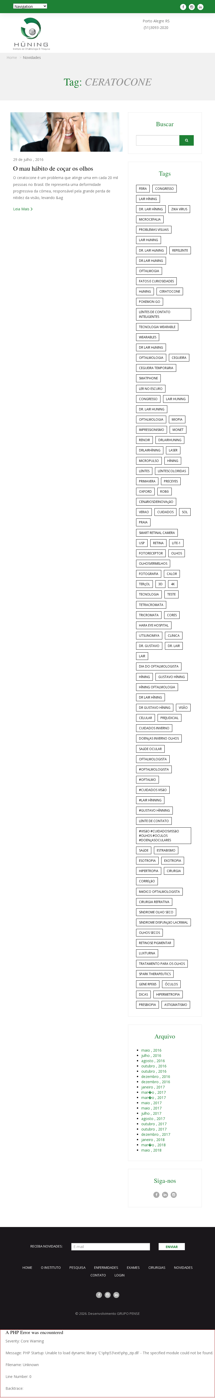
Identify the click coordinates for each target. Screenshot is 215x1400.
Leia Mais (21, 208)
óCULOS (171, 984)
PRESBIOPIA (147, 1004)
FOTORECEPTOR (151, 553)
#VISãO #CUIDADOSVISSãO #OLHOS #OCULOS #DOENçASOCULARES (159, 835)
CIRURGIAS (156, 1267)
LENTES (144, 471)
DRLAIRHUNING (169, 440)
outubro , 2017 (153, 1123)
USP (142, 543)
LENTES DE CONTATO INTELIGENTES (154, 314)
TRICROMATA (149, 615)
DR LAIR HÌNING (150, 697)
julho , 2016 (151, 1055)
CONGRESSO (164, 188)
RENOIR (144, 440)
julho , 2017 (151, 1113)
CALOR (172, 574)
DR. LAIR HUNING (151, 409)
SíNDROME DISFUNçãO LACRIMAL (163, 922)
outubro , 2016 (153, 1065)
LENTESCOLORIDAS (172, 471)
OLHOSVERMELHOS (153, 563)
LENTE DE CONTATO (154, 821)
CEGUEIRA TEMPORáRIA (156, 368)
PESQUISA (77, 1267)
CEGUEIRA (179, 357)
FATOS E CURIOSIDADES (156, 281)
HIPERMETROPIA (168, 994)
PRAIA (143, 522)
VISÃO (183, 707)
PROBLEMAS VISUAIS (154, 229)
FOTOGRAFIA (148, 574)
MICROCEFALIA (150, 219)
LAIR (142, 656)
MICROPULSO (149, 461)
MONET (178, 429)
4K (173, 584)
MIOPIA (177, 419)
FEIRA (143, 188)
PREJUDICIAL (169, 718)
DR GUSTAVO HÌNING (154, 707)
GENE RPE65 (148, 984)
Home (12, 57)
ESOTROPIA (147, 860)
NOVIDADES (183, 1267)
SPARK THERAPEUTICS (155, 974)
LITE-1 (176, 543)
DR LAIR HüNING (151, 347)
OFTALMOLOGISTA (153, 759)
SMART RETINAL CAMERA (157, 533)
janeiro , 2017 (153, 1087)
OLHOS (176, 553)
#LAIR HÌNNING (150, 800)
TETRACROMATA (151, 605)
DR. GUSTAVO (149, 646)
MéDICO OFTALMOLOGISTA (159, 891)
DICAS (143, 994)
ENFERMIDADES (106, 1267)
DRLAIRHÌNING (149, 450)
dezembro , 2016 (155, 1076)
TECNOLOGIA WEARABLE (157, 327)
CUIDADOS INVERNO (154, 728)
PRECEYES (171, 481)
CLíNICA (174, 635)
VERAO (144, 512)
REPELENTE (180, 250)
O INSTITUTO (51, 1267)
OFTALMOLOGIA (151, 357)
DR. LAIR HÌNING (151, 209)
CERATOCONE (169, 291)
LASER (173, 450)
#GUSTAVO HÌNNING (154, 810)
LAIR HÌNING (148, 199)
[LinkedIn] (201, 7)
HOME (27, 1267)
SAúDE (143, 850)
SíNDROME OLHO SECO (156, 912)
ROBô (164, 491)
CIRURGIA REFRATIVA (154, 902)
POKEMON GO (149, 301)
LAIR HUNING (176, 399)
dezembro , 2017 (155, 1134)
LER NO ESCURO (151, 388)
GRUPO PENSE (128, 1313)
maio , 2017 (151, 1102)
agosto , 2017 (153, 1118)
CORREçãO (147, 881)
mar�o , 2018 (153, 1144)
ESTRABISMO (166, 850)
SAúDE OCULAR (150, 749)
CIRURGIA (174, 871)
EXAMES (133, 1267)
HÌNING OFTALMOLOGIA (157, 687)
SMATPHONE (148, 378)
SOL (185, 512)
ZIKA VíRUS (179, 209)
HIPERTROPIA (148, 871)
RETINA (158, 543)
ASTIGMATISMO (175, 1004)
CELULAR (145, 718)
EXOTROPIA (172, 860)
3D (160, 584)
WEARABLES (147, 337)
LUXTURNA (147, 953)
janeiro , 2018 (153, 1139)
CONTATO (98, 1275)
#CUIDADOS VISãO (153, 790)
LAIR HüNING (148, 240)
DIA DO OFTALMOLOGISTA (159, 666)
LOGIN (120, 1275)
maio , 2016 (151, 1050)
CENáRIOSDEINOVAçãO (156, 502)
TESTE (171, 594)
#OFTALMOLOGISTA (154, 769)
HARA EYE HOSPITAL (154, 625)
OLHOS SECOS (149, 932)
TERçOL (144, 584)
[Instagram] (192, 7)
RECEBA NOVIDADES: (46, 1246)
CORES (172, 615)
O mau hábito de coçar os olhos (53, 168)
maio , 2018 (151, 1150)
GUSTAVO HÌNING (171, 677)
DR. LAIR (174, 646)
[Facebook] (183, 7)
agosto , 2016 (153, 1060)
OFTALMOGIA (149, 271)
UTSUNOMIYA (149, 635)
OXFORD (145, 491)
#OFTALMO (147, 779)
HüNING (145, 291)
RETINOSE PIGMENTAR (155, 943)
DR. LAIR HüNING (151, 250)
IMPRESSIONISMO (151, 429)
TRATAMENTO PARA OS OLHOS (162, 963)
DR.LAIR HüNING (151, 260)
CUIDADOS (165, 512)
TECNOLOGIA (149, 594)
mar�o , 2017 (153, 1092)
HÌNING (172, 461)
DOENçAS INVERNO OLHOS (159, 738)
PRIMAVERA (147, 481)
